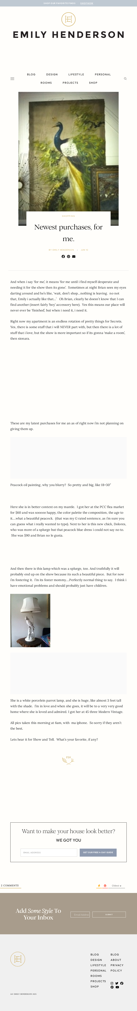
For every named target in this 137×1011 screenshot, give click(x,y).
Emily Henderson (63, 250)
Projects (70, 82)
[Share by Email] (73, 257)
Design (52, 74)
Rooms (46, 82)
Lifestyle (76, 74)
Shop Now (86, 3)
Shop (93, 82)
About (116, 959)
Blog (31, 74)
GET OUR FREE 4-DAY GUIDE (98, 852)
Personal (103, 74)
